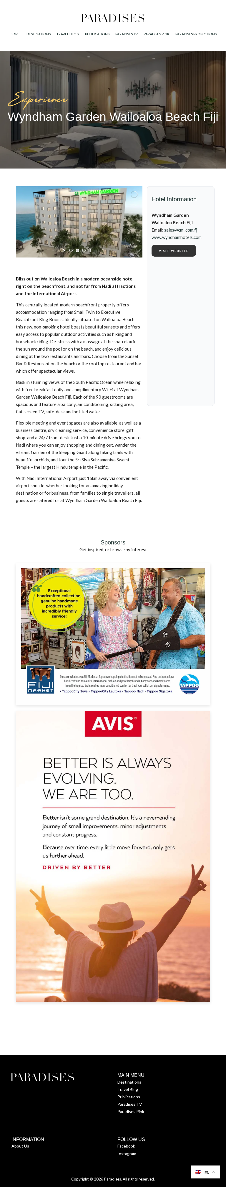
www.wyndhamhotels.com (177, 237)
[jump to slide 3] (84, 250)
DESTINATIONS (38, 34)
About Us (20, 1145)
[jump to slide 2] (77, 250)
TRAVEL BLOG (67, 34)
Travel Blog (127, 1089)
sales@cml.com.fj (180, 229)
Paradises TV (129, 1104)
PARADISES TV (126, 34)
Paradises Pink (130, 1111)
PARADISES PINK (157, 34)
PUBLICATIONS (97, 34)
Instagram (126, 1153)
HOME (15, 34)
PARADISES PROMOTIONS (196, 34)
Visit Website (174, 250)
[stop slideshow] (90, 250)
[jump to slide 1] (71, 250)
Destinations (129, 1081)
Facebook (126, 1145)
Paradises (112, 1179)
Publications (128, 1096)
